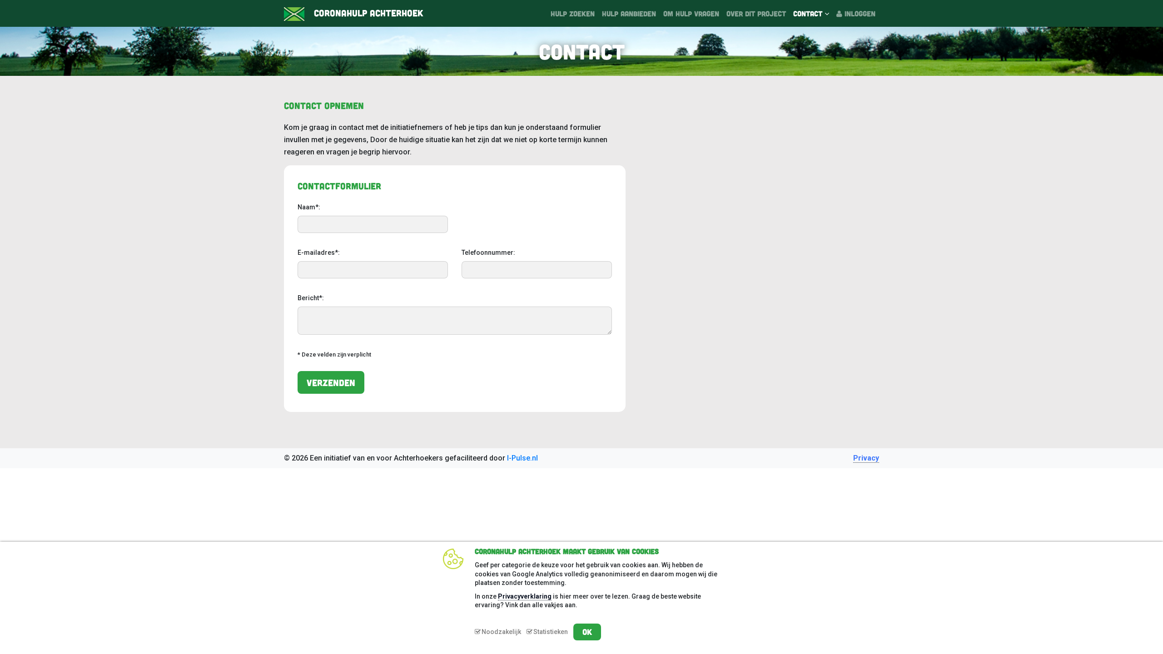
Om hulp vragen (691, 13)
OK (587, 632)
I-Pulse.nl (522, 458)
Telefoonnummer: (488, 252)
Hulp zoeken (573, 13)
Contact (809, 13)
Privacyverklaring (525, 596)
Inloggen (858, 13)
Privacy (866, 458)
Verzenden (331, 382)
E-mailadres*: (319, 252)
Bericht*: (311, 298)
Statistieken (550, 631)
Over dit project (756, 13)
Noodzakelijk (501, 631)
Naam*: (309, 207)
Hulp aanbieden (629, 13)
